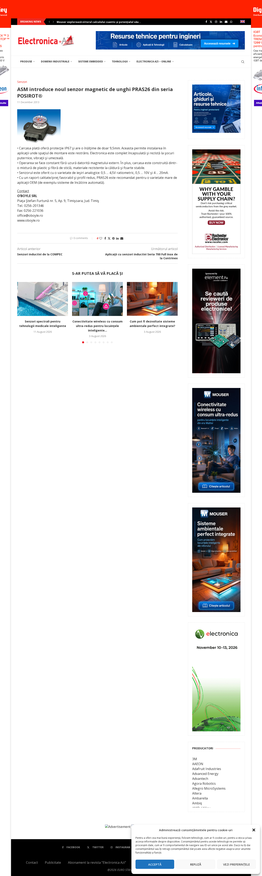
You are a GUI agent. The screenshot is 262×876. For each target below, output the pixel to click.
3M (194, 759)
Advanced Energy (205, 773)
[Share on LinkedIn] (117, 238)
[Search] (243, 62)
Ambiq (197, 803)
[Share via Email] (121, 238)
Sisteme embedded (90, 61)
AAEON (197, 764)
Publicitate (53, 862)
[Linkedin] (221, 21)
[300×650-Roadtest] (216, 271)
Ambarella (200, 798)
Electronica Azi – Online (154, 61)
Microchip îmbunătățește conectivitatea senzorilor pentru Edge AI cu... (103, 22)
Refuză (195, 864)
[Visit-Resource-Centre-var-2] (170, 33)
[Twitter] (211, 21)
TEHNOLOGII (120, 61)
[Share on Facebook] (105, 238)
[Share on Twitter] (109, 238)
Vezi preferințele (236, 864)
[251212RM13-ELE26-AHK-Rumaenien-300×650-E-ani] (216, 629)
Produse (26, 61)
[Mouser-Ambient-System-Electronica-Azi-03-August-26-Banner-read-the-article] (216, 510)
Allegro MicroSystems (209, 788)
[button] (254, 830)
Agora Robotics (204, 783)
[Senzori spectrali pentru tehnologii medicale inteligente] (42, 299)
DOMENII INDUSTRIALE (55, 61)
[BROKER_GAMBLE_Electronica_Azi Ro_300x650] (216, 152)
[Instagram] (216, 21)
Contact (32, 862)
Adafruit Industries (206, 769)
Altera (196, 793)
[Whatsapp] (231, 21)
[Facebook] (206, 21)
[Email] (226, 21)
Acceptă (154, 864)
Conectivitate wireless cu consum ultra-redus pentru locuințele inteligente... (97, 326)
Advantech (200, 778)
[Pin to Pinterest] (113, 238)
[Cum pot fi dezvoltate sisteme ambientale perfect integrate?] (152, 299)
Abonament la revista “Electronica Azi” (97, 862)
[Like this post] (100, 238)
